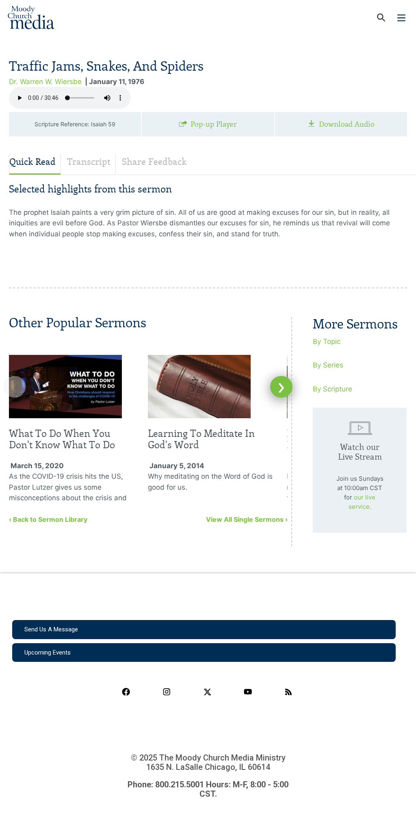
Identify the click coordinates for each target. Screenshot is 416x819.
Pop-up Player (214, 124)
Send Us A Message (51, 629)
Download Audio (347, 124)
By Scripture (332, 389)
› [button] (281, 387)
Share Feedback (154, 161)
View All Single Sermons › (247, 519)
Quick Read (32, 161)
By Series (328, 365)
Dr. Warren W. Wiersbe (45, 82)
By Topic (326, 341)
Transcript (88, 161)
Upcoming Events (47, 652)
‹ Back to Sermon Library (48, 519)
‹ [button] (14, 387)
